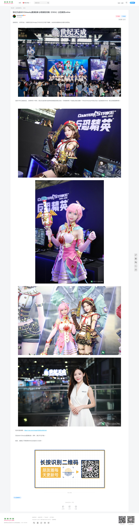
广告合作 (46, 517)
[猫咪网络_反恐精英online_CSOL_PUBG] (9, 519)
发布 (133, 2)
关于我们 (52, 517)
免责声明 (40, 517)
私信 (124, 16)
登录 (119, 3)
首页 (13, 8)
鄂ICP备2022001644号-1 (46, 519)
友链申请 (34, 517)
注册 (122, 3)
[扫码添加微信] (135, 262)
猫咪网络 (19, 15)
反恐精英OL (19, 8)
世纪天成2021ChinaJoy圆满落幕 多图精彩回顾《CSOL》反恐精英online (41, 12)
